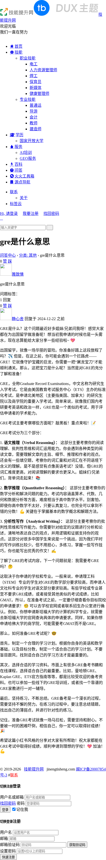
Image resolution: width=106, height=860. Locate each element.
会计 (33, 117)
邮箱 (4, 838)
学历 (19, 135)
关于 (24, 198)
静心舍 (18, 319)
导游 (33, 111)
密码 (21, 803)
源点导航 (22, 182)
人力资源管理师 (43, 70)
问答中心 (8, 255)
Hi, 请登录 (9, 213)
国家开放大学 (31, 141)
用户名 (6, 832)
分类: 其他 (28, 255)
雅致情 (18, 274)
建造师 (35, 129)
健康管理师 (39, 93)
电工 (33, 64)
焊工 (33, 76)
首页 (18, 46)
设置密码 (8, 851)
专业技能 (27, 99)
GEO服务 (28, 158)
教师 (33, 123)
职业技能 (27, 58)
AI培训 (26, 152)
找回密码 (51, 213)
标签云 (16, 204)
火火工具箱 (24, 176)
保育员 (35, 82)
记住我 (22, 809)
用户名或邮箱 (12, 797)
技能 (18, 52)
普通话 (35, 105)
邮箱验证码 (10, 845)
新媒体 (35, 88)
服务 (18, 147)
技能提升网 (34, 769)
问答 (18, 170)
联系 (14, 192)
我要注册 (30, 213)
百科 (18, 164)
